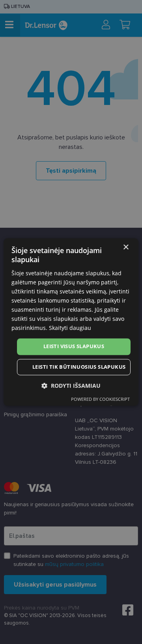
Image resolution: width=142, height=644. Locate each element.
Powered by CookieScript (100, 399)
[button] (71, 386)
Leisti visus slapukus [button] (73, 346)
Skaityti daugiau (70, 328)
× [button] (126, 247)
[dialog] (71, 322)
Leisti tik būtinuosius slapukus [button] (78, 367)
